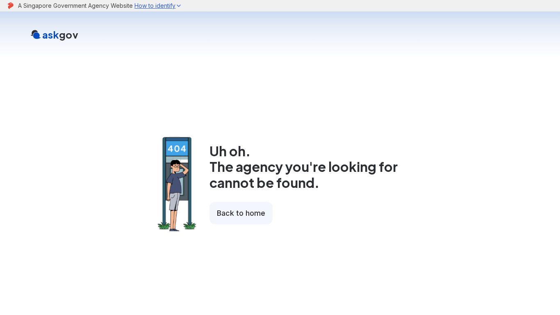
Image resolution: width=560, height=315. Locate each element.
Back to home (241, 213)
